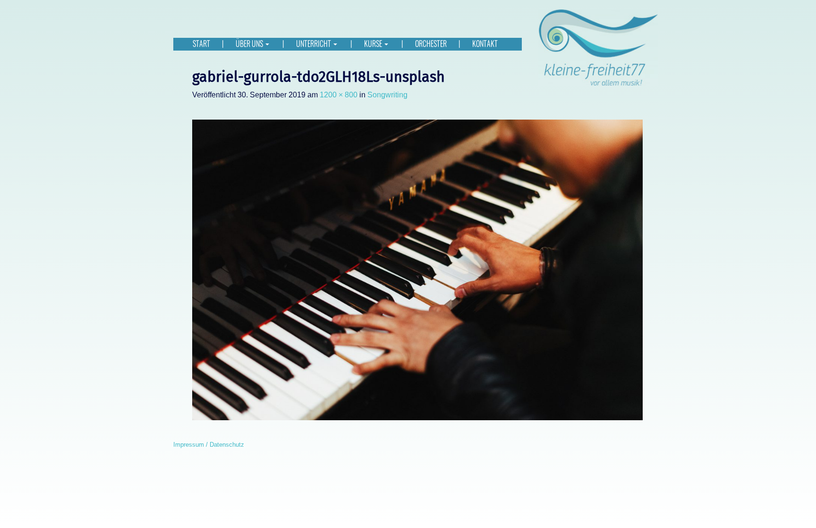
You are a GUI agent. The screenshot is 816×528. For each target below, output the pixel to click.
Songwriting (387, 95)
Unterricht (314, 43)
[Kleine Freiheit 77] (598, 46)
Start (201, 43)
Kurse (373, 43)
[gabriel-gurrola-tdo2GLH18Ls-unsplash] (417, 270)
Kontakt (485, 43)
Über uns (250, 43)
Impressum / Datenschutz (208, 444)
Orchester (431, 43)
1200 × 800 (338, 95)
